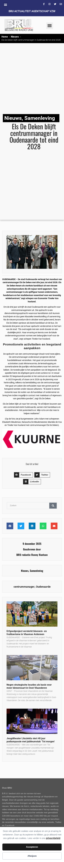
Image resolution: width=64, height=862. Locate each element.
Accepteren (32, 847)
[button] (5, 4)
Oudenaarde (43, 586)
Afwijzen (32, 856)
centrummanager (24, 586)
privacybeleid (53, 838)
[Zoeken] (53, 506)
